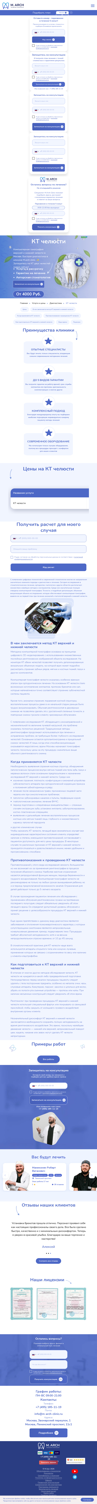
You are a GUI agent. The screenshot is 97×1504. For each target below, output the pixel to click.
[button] (28, 284)
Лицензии (76, 322)
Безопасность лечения (48, 1489)
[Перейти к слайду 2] (48, 1253)
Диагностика (56, 303)
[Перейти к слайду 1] (46, 1253)
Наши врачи (62, 322)
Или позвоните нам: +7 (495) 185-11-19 (48, 89)
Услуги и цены (38, 303)
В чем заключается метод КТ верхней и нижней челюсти (53, 309)
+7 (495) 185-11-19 (48, 1108)
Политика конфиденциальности (48, 1478)
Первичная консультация (48, 1482)
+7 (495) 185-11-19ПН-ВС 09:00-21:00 (48, 1459)
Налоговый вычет (48, 1491)
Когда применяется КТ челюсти (28, 316)
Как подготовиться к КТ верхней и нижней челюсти (34, 322)
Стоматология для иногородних (48, 1485)
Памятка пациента (48, 1495)
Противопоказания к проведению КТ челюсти (62, 316)
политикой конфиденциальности (46, 47)
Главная (24, 303)
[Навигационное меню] (92, 6)
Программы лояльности (48, 1487)
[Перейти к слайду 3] (50, 1253)
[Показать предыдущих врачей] (5, 1175)
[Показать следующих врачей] (92, 1175)
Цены (25, 309)
